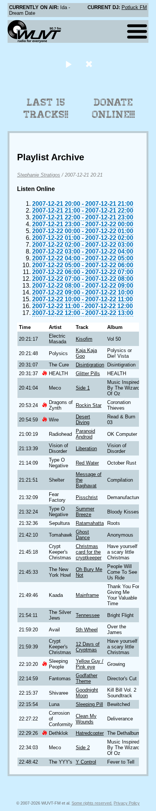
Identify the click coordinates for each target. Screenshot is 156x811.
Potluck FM (134, 7)
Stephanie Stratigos (38, 175)
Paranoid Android (85, 434)
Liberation (86, 448)
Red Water (87, 463)
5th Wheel (87, 630)
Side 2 (83, 747)
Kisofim (84, 339)
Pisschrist (87, 497)
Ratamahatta (90, 523)
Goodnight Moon (87, 692)
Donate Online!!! (113, 108)
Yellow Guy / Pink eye (89, 664)
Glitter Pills (88, 373)
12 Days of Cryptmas (88, 647)
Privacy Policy (127, 803)
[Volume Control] (89, 63)
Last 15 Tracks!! (46, 108)
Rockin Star (88, 405)
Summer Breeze (85, 511)
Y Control (86, 762)
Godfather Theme (86, 678)
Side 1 (83, 388)
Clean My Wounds (86, 719)
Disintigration (90, 365)
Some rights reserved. (92, 803)
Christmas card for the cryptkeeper (88, 551)
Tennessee (88, 615)
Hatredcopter (90, 733)
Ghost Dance (83, 534)
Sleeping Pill (89, 704)
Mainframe (87, 595)
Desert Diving (83, 419)
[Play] (68, 63)
